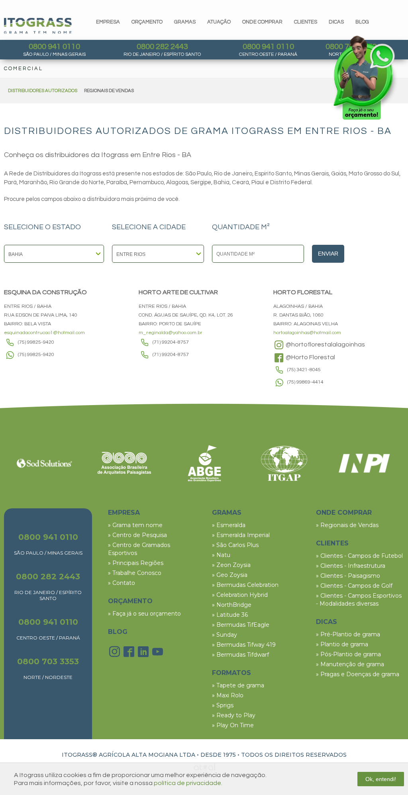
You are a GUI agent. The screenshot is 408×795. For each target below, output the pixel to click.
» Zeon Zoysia (231, 565)
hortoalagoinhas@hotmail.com (307, 332)
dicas (336, 22)
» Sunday (224, 634)
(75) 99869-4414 (305, 382)
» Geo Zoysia (229, 575)
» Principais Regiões (135, 563)
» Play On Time (233, 725)
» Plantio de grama (342, 644)
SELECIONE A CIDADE (149, 227)
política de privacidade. (188, 783)
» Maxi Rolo (227, 695)
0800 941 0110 (54, 47)
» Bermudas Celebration (245, 584)
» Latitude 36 (230, 614)
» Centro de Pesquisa (137, 535)
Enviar (328, 253)
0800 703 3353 (48, 661)
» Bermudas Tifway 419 (244, 644)
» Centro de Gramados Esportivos (139, 549)
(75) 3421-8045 (304, 369)
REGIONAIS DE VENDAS (109, 91)
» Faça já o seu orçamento (144, 613)
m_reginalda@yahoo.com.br (170, 332)
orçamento (147, 22)
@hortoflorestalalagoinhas (324, 344)
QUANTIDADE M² (241, 227)
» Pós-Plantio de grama (348, 654)
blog (362, 22)
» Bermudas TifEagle (240, 624)
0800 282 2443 (162, 47)
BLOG (118, 632)
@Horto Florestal (309, 357)
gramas (185, 22)
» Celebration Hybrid (240, 594)
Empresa (108, 22)
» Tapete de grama (238, 685)
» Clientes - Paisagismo (348, 575)
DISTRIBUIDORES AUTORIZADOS (42, 91)
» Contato (121, 582)
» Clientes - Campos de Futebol (359, 555)
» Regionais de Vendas (347, 525)
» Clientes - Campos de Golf (354, 585)
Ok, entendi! (380, 779)
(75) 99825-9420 (36, 342)
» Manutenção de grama (350, 664)
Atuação (219, 22)
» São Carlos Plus (235, 545)
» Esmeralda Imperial (241, 535)
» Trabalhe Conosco (134, 573)
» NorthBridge (231, 604)
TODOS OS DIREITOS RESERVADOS (294, 754)
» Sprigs (222, 705)
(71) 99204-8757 (171, 342)
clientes (305, 22)
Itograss (38, 25)
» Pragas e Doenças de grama (357, 674)
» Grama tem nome (135, 525)
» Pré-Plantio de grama (348, 634)
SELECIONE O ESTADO (42, 227)
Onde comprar (262, 22)
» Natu (221, 555)
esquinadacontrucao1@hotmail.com (44, 332)
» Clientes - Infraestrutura (350, 565)
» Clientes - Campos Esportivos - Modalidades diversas (359, 599)
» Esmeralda (228, 525)
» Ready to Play (233, 715)
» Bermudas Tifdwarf (240, 654)
